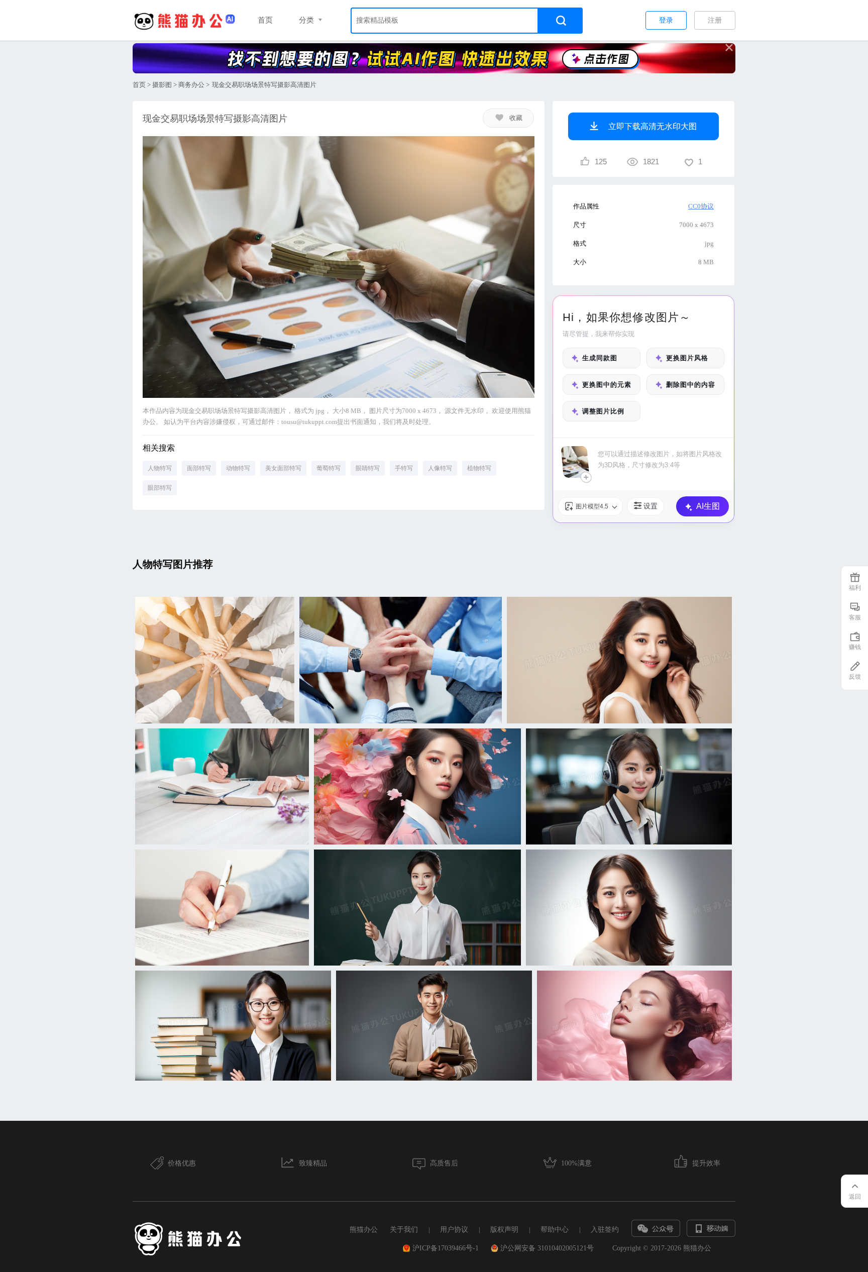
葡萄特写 (328, 468)
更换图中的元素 (606, 384)
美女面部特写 (283, 468)
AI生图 (708, 506)
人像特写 (440, 468)
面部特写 (199, 468)
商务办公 (191, 84)
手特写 (404, 468)
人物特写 (160, 468)
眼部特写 (160, 487)
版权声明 (504, 1229)
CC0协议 (701, 206)
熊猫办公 (364, 1229)
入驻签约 (605, 1229)
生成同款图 (599, 358)
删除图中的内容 (690, 384)
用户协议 (454, 1229)
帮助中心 (554, 1229)
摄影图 (162, 84)
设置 (650, 506)
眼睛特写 (368, 468)
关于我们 (404, 1229)
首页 (265, 20)
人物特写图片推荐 (173, 564)
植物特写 (479, 468)
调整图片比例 (603, 411)
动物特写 (238, 468)
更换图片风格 (687, 358)
